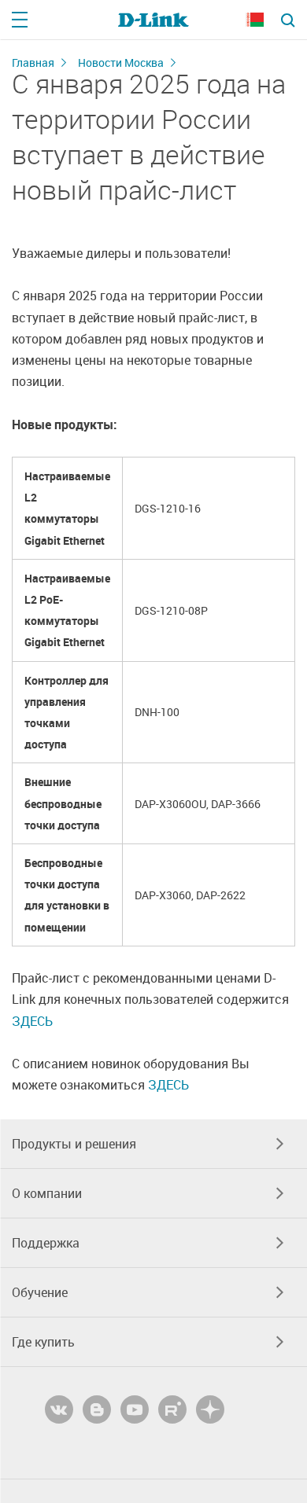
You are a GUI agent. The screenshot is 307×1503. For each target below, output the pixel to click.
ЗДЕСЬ (32, 1021)
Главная (33, 62)
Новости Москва (121, 62)
